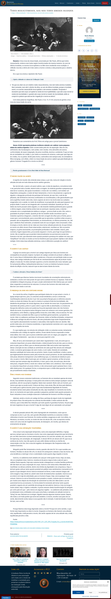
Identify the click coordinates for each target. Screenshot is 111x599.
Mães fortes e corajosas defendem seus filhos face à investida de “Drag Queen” (41, 560)
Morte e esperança (36, 528)
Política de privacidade (94, 596)
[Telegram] (41, 573)
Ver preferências (103, 592)
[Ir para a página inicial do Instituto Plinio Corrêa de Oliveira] (44, 583)
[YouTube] (48, 573)
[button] (108, 582)
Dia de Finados (16, 528)
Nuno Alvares (14, 53)
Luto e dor (29, 528)
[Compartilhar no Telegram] (87, 50)
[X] (44, 573)
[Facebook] (35, 573)
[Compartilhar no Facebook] (79, 50)
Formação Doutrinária (34, 56)
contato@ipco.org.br (69, 582)
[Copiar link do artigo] (96, 50)
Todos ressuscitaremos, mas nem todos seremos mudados (40, 13)
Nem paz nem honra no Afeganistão (63, 559)
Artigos (13, 56)
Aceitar (78, 592)
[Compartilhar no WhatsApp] (92, 50)
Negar (90, 592)
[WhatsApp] (35, 576)
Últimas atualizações (47, 56)
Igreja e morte (23, 528)
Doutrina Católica (21, 56)
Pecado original (45, 528)
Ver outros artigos (89, 41)
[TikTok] (51, 573)
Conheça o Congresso (89, 91)
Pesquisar (96, 20)
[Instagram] (38, 573)
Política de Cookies (85, 596)
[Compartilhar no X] (83, 50)
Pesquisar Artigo (82, 18)
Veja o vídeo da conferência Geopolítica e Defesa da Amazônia (20, 560)
